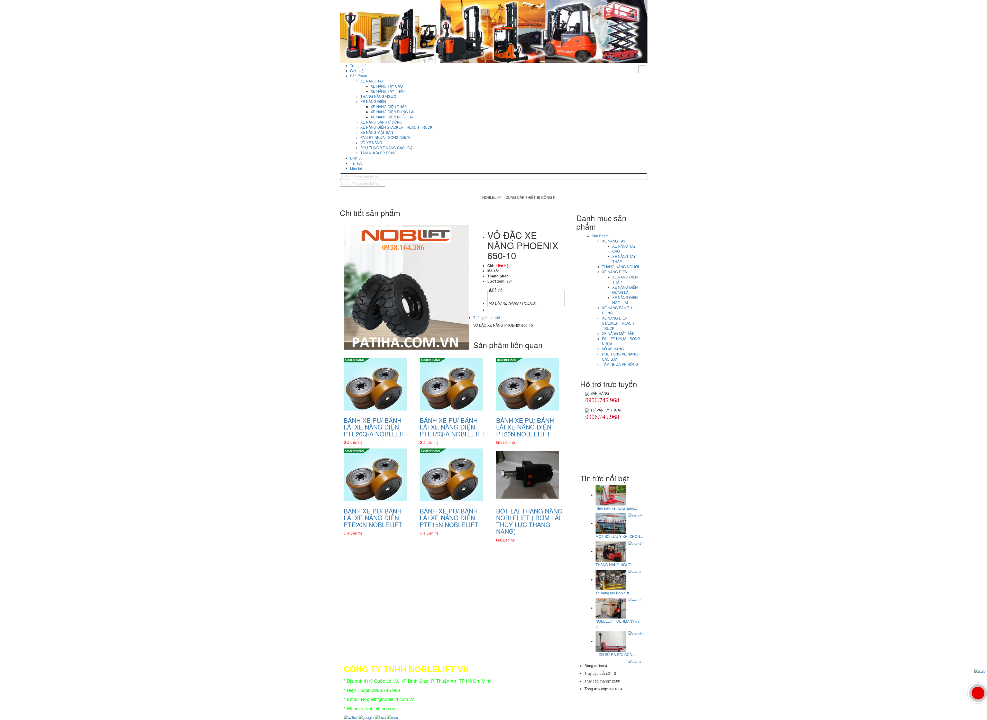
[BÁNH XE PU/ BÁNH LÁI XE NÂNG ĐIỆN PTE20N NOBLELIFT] (375, 474)
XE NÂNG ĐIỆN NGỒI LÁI (392, 116)
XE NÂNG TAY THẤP (388, 91)
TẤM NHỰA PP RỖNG (378, 152)
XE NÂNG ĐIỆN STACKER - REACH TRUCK (396, 127)
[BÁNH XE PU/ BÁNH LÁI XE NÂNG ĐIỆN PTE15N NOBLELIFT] (451, 474)
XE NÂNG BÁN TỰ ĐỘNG (381, 122)
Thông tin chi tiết (486, 317)
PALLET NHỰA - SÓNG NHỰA (385, 137)
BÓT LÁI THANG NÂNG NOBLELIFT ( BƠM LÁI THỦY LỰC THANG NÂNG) (529, 521)
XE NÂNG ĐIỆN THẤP (389, 106)
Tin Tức (356, 163)
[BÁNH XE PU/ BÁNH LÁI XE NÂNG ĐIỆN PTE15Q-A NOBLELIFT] (451, 383)
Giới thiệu (357, 70)
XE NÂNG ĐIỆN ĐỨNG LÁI (392, 111)
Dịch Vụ (356, 158)
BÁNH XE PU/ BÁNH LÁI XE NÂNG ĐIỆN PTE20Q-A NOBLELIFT (376, 427)
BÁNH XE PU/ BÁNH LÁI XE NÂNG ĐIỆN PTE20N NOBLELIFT (373, 517)
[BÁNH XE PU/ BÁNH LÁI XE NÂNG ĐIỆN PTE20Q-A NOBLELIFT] (375, 383)
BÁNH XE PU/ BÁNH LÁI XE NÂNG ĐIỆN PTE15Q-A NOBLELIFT (452, 427)
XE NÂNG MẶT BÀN (376, 132)
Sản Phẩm (358, 75)
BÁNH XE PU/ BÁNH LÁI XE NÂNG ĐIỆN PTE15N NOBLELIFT (449, 517)
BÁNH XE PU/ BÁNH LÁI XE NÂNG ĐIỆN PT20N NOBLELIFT (525, 427)
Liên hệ (356, 168)
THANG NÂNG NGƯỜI (378, 96)
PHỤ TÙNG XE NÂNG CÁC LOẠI (387, 147)
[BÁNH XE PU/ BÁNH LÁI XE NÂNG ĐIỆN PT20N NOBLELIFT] (527, 383)
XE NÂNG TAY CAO (387, 86)
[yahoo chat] (587, 393)
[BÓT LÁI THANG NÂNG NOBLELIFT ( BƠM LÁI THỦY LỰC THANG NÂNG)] (527, 474)
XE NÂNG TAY (372, 80)
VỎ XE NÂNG (371, 142)
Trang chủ (358, 65)
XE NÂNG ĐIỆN (373, 101)
